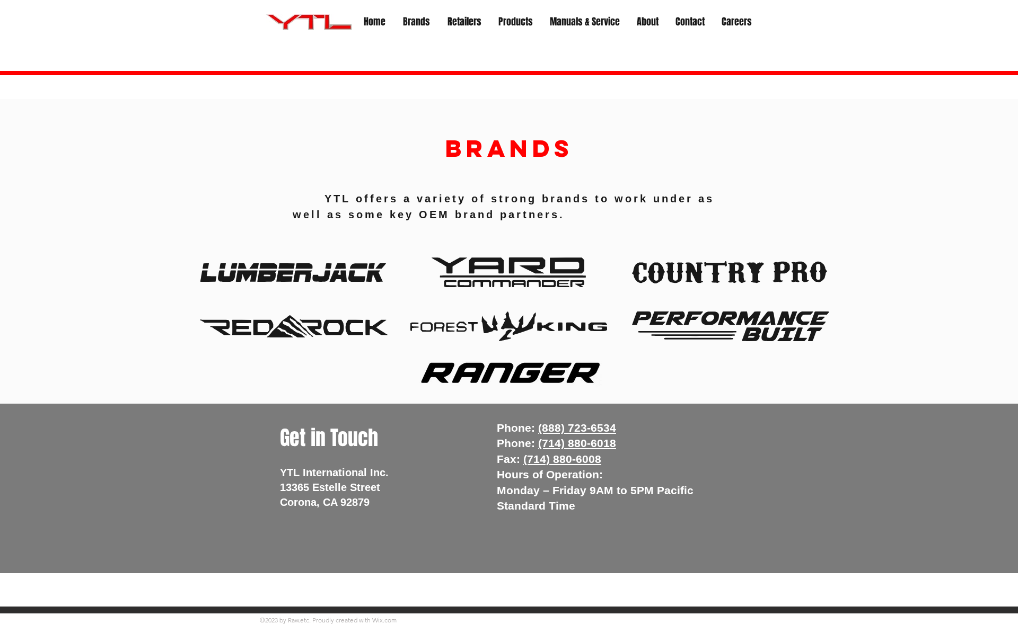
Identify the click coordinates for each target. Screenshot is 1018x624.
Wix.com (384, 620)
